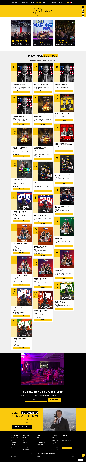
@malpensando (65, 442)
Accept (80, 460)
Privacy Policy (53, 460)
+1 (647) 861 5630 (65, 437)
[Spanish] (68, 2)
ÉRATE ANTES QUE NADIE (45, 392)
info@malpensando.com (66, 440)
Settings (74, 460)
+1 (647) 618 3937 (65, 438)
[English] (71, 2)
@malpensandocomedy (66, 443)
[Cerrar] (84, 460)
